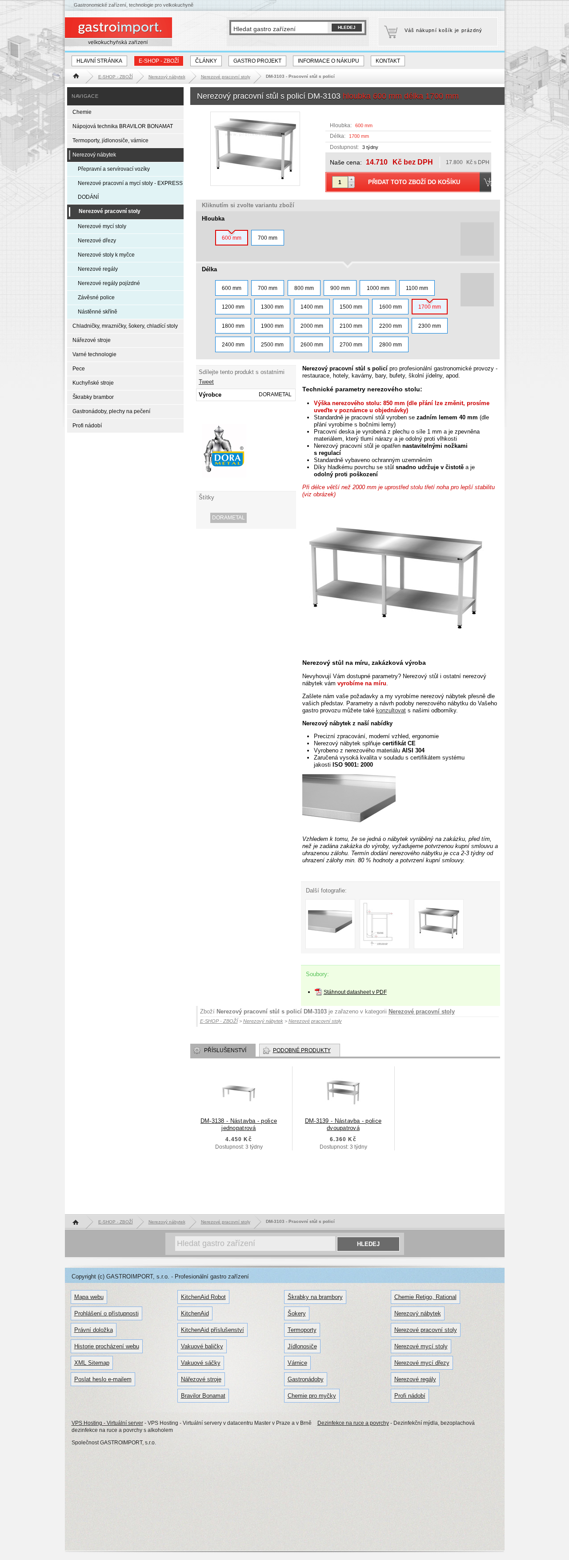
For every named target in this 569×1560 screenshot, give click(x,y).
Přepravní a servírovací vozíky (114, 169)
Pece (78, 369)
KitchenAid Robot (203, 1297)
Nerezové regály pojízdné (109, 283)
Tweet (206, 381)
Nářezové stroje (91, 340)
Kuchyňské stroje (93, 383)
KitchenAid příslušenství (212, 1330)
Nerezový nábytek (94, 155)
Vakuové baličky (202, 1346)
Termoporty (302, 1330)
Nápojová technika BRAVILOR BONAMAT (122, 126)
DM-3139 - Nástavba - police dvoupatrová (343, 1124)
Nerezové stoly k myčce (106, 255)
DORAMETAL (228, 518)
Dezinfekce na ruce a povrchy (353, 1423)
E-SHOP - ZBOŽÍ (159, 61)
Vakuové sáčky (200, 1362)
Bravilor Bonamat (203, 1395)
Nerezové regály (98, 269)
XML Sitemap (91, 1362)
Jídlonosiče (302, 1346)
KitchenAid (195, 1313)
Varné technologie (94, 354)
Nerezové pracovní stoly (422, 1011)
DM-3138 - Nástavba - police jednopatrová (238, 1124)
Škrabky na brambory (315, 1297)
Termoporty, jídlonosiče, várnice (110, 140)
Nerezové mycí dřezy (421, 1362)
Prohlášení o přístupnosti (106, 1313)
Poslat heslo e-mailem (103, 1379)
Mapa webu (89, 1297)
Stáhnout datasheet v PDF (355, 992)
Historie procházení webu (106, 1346)
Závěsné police (96, 297)
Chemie (82, 112)
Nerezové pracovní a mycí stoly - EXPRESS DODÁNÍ (130, 190)
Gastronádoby (306, 1379)
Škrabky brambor (93, 397)
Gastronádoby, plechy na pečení (111, 411)
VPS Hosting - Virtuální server (107, 1423)
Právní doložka (93, 1330)
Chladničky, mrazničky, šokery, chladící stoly (125, 326)
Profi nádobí (87, 425)
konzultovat (391, 710)
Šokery (297, 1313)
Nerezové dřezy (97, 240)
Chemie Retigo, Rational (425, 1297)
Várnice (297, 1362)
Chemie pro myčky (312, 1395)
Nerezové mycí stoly (102, 226)
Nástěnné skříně (97, 312)
